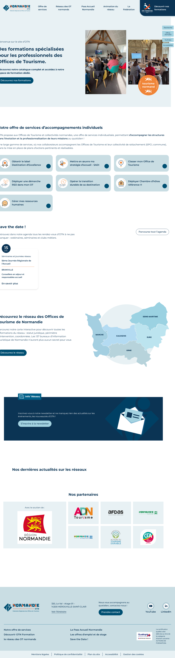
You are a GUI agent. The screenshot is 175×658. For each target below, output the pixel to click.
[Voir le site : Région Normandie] (35, 527)
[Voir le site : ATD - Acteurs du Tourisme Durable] (115, 537)
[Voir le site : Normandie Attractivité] (83, 537)
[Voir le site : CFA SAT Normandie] (148, 537)
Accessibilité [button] (168, 45)
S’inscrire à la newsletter (35, 423)
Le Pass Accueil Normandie (86, 629)
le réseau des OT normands (20, 639)
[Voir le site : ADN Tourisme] (83, 512)
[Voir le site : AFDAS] (115, 512)
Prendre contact (110, 612)
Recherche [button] (168, 28)
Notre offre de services (17, 629)
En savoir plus (48, 166)
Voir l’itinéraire (59, 611)
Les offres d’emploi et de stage (88, 634)
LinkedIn (166, 611)
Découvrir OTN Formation (19, 634)
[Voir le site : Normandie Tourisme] (148, 513)
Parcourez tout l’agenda (152, 231)
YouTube (151, 611)
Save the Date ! (79, 639)
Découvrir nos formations (161, 8)
